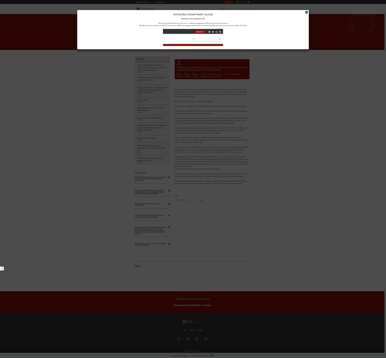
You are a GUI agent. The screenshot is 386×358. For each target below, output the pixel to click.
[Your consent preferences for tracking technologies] (2, 268)
